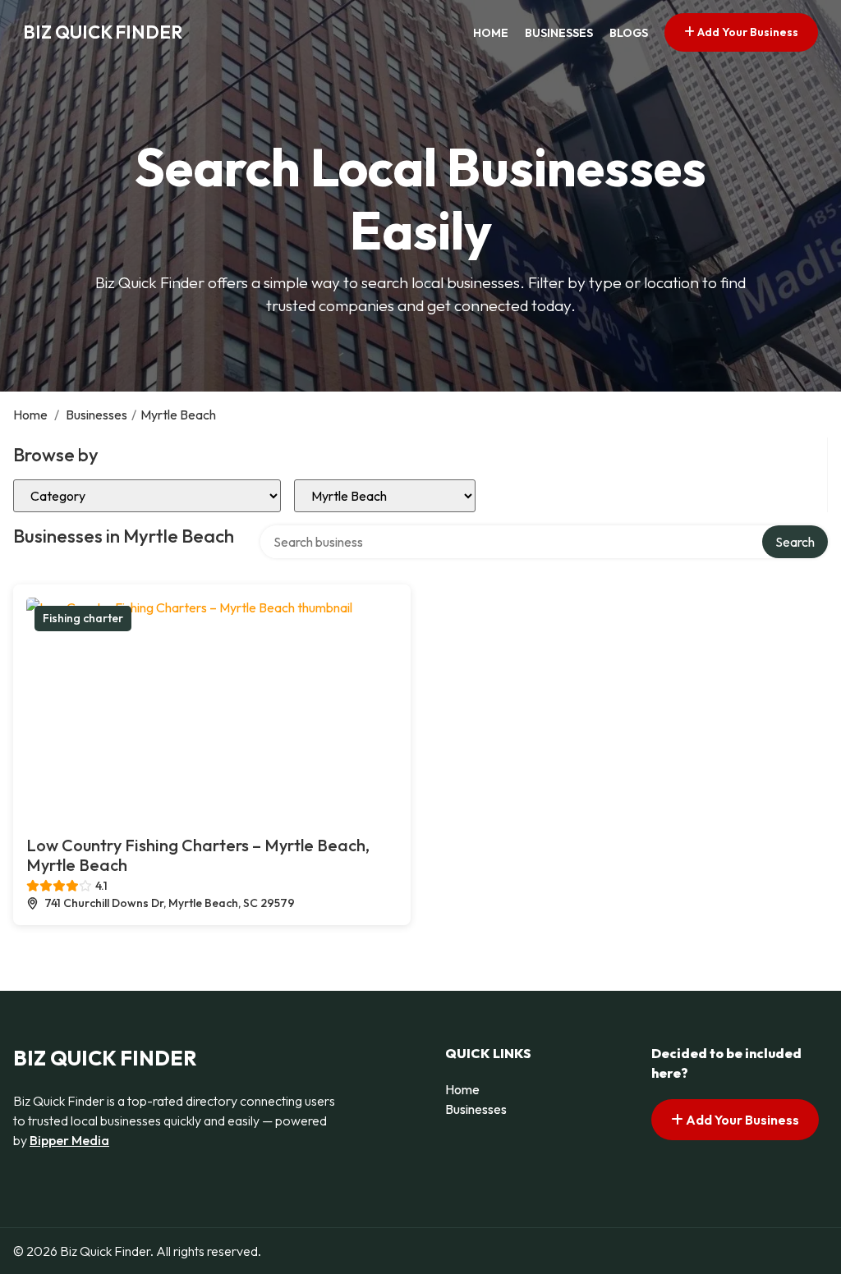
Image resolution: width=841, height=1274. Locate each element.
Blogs (628, 32)
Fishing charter (83, 618)
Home (490, 32)
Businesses (559, 32)
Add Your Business (746, 32)
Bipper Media (69, 1140)
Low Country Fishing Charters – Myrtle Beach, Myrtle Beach (198, 855)
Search (795, 542)
